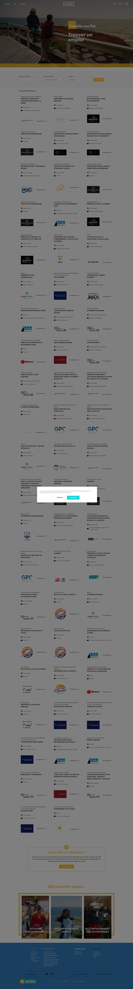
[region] (67, 494)
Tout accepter (73, 497)
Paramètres (60, 497)
